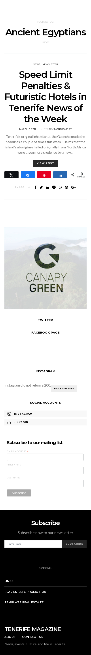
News (36, 64)
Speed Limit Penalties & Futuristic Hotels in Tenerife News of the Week (45, 97)
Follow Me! (64, 388)
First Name (14, 464)
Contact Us (32, 637)
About (10, 637)
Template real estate (24, 602)
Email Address (17, 451)
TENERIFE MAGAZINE (32, 629)
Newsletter (50, 64)
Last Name (13, 477)
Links (8, 581)
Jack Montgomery (59, 129)
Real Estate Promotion (25, 591)
